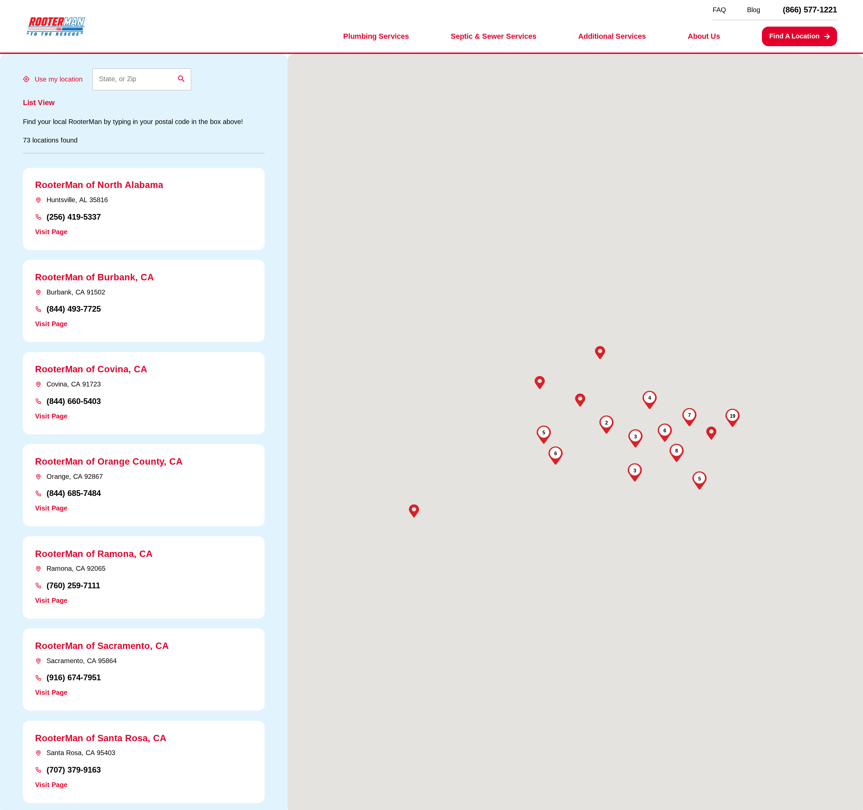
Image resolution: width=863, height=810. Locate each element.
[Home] (56, 26)
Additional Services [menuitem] (612, 36)
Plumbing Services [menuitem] (376, 36)
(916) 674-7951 (74, 678)
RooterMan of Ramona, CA (94, 554)
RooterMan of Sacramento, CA (102, 646)
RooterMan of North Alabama (99, 185)
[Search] (181, 78)
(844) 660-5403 (74, 401)
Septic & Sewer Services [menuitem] (493, 36)
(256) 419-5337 (74, 217)
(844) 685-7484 (74, 493)
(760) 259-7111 (73, 586)
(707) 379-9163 (74, 770)
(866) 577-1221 (810, 10)
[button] (414, 511)
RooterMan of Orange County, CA (109, 461)
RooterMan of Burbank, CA (94, 277)
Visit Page (51, 232)
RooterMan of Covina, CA (91, 369)
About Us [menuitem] (704, 36)
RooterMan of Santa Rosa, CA (101, 738)
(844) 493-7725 (74, 309)
